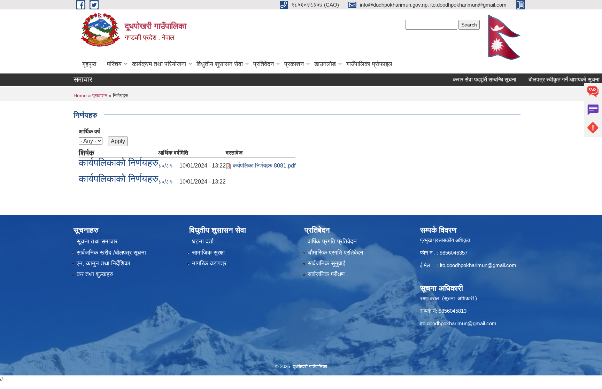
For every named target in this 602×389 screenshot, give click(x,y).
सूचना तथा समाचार (97, 241)
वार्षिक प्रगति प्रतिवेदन (332, 241)
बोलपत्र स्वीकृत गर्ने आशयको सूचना (556, 80)
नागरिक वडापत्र (209, 263)
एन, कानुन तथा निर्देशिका (103, 263)
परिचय (114, 64)
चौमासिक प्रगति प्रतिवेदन (335, 252)
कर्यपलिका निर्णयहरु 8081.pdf (264, 166)
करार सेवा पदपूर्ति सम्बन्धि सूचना (476, 80)
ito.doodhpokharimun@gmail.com (478, 265)
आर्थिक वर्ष (89, 131)
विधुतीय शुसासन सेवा (219, 64)
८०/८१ (165, 166)
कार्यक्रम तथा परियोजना (159, 64)
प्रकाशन (294, 64)
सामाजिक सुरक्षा (208, 252)
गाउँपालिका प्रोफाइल (369, 64)
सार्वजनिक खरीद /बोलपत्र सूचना (111, 252)
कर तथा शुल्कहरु (95, 274)
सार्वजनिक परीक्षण (326, 274)
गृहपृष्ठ (89, 64)
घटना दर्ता (203, 241)
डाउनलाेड (325, 64)
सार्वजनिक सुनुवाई (326, 263)
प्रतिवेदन (263, 64)
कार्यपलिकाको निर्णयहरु (118, 162)
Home (80, 95)
